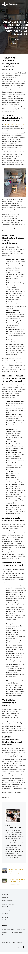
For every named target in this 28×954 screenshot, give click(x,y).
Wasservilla (5, 906)
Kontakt (4, 925)
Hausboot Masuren (7, 900)
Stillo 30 (4, 920)
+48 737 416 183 (20, 929)
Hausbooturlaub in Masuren (14, 124)
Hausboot (5, 897)
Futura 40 (5, 917)
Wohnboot (5, 913)
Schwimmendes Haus (8, 904)
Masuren (7, 797)
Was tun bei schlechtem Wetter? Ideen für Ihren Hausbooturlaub (16, 882)
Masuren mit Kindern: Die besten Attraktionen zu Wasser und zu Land (16, 872)
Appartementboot (7, 911)
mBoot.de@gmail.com (8, 929)
